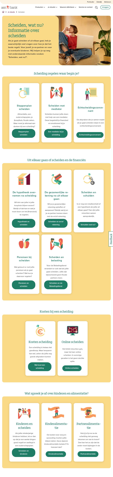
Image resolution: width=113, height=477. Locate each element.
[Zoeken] (96, 7)
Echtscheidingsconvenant (90, 135)
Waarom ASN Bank (67, 7)
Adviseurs (107, 2)
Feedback (111, 239)
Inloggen (105, 7)
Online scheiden (72, 368)
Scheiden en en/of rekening (55, 223)
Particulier (90, 2)
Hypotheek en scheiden (23, 223)
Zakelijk (99, 2)
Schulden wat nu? (88, 225)
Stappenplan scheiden (23, 133)
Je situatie (51, 7)
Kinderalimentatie (56, 454)
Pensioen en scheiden (24, 284)
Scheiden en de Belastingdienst (55, 284)
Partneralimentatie (88, 454)
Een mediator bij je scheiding (56, 133)
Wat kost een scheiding (39, 366)
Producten (39, 7)
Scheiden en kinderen (24, 452)
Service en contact (85, 7)
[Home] (9, 7)
